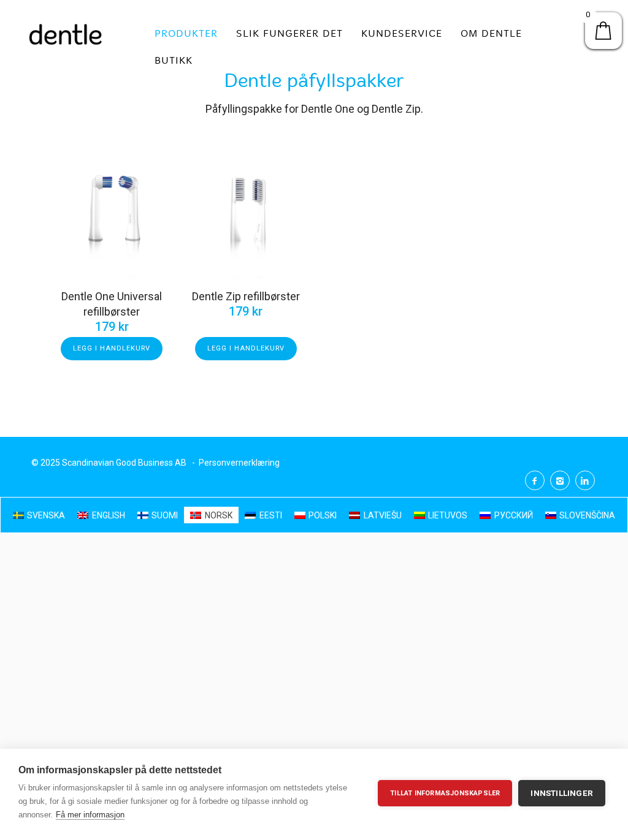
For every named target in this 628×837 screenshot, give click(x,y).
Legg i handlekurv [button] (111, 348)
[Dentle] (65, 33)
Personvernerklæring (239, 463)
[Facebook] (535, 480)
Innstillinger (561, 793)
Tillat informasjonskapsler (445, 793)
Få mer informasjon (90, 814)
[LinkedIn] (585, 480)
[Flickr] (560, 480)
